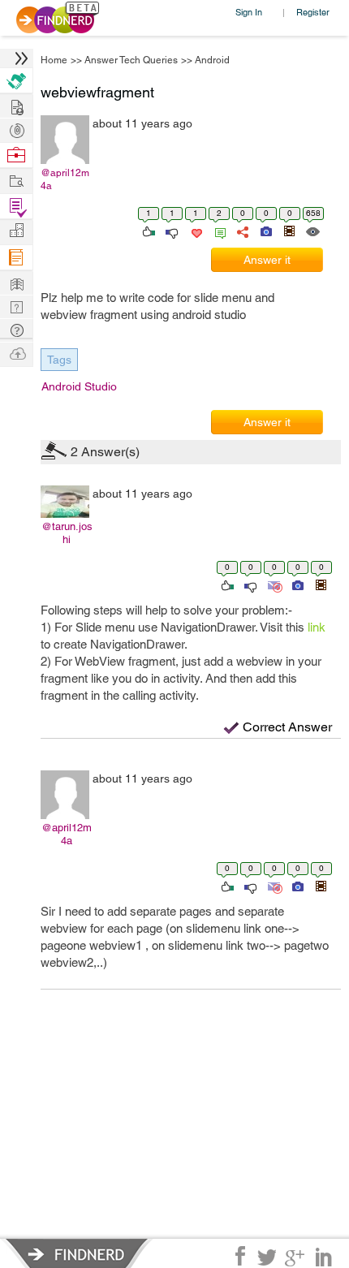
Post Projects (16, 105)
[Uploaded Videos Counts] (320, 584)
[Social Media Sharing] (241, 230)
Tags (59, 359)
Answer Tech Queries (131, 60)
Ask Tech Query (16, 329)
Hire (16, 80)
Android (212, 60)
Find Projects (16, 180)
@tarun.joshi (67, 533)
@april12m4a (65, 179)
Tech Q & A (16, 305)
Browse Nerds (16, 129)
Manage (16, 206)
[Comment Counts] (217, 230)
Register (313, 11)
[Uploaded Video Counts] (289, 230)
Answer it (267, 259)
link (316, 627)
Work (16, 155)
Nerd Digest (16, 282)
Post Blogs (16, 353)
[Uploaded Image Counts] (265, 230)
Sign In (248, 11)
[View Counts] (312, 230)
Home (54, 60)
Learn (16, 257)
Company (16, 231)
